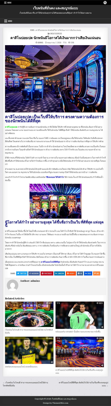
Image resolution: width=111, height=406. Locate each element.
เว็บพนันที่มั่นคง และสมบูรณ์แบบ (55, 8)
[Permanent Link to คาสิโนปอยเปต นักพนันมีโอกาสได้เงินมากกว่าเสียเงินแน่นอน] (55, 78)
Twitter (23, 273)
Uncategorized (56, 33)
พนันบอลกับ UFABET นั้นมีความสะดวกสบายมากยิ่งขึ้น (78, 332)
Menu (9, 2)
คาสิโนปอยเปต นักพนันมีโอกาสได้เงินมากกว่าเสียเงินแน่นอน (55, 38)
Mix (98, 273)
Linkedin (61, 273)
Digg (89, 273)
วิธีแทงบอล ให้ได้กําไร (55, 177)
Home (32, 30)
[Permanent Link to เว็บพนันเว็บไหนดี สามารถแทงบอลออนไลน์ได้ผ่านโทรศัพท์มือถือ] (29, 314)
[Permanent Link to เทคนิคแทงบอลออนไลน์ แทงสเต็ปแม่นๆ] (29, 350)
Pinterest (48, 273)
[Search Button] (105, 2)
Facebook (35, 273)
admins (40, 42)
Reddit (72, 273)
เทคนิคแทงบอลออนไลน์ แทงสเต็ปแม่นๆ (21, 367)
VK (81, 273)
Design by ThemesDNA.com (55, 403)
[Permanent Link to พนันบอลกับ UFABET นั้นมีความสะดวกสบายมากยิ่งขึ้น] (80, 315)
